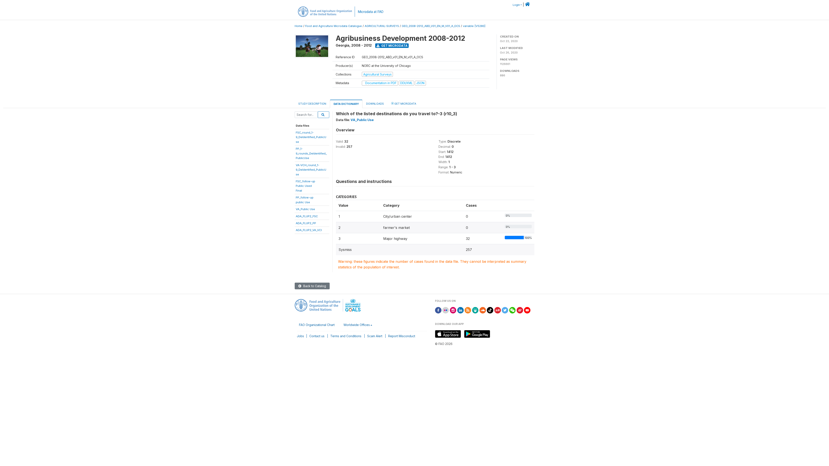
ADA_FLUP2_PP (306, 223)
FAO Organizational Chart (317, 325)
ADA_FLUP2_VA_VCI (309, 230)
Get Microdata (394, 45)
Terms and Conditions (345, 336)
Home (298, 26)
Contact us (316, 336)
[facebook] (438, 310)
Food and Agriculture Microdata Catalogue (333, 26)
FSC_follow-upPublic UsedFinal (305, 185)
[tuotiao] (497, 310)
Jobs (300, 336)
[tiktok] (490, 310)
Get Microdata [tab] (405, 103)
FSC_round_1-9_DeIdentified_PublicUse (311, 137)
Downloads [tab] (375, 103)
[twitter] (505, 310)
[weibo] (520, 310)
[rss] (468, 310)
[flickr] (445, 310)
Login (516, 4)
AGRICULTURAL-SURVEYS (382, 26)
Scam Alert (374, 336)
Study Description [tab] (312, 103)
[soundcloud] (482, 310)
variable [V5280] (474, 26)
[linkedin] (460, 310)
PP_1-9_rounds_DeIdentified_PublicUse (311, 153)
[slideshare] (475, 310)
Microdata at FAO (370, 12)
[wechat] (512, 310)
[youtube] (527, 310)
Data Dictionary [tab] (346, 103)
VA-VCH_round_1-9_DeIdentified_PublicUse (311, 169)
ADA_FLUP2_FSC (307, 216)
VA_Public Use (305, 209)
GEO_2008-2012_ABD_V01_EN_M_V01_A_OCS (431, 26)
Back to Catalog (314, 286)
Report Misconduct (401, 336)
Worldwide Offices (356, 325)
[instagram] (453, 310)
